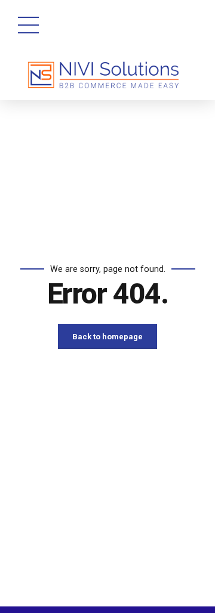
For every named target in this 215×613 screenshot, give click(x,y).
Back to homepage (107, 336)
